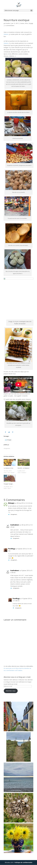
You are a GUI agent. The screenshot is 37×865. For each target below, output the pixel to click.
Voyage (31, 23)
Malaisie (6, 34)
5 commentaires (9, 25)
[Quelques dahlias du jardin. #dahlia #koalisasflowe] (18, 838)
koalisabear (14, 525)
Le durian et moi (8, 468)
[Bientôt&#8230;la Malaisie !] (24, 463)
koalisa (8, 23)
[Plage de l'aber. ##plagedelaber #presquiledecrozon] (18, 747)
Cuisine (22, 23)
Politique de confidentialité (23, 862)
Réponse (32, 519)
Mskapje (11, 503)
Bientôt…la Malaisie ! (24, 468)
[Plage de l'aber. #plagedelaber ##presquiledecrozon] (18, 777)
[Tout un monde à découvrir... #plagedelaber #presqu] (18, 808)
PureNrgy (11, 549)
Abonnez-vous (10, 691)
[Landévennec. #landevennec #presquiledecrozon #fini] (18, 716)
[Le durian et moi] (10, 463)
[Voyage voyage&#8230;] (10, 479)
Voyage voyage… (9, 484)
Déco (26, 23)
